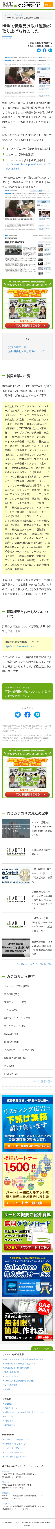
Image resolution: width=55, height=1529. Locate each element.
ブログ (8, 14)
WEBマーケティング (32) (17, 1018)
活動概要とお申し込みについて (26, 351)
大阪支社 (6, 1492)
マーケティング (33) (14, 1025)
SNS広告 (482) (11, 1041)
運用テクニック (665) (15, 1002)
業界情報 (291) (11, 994)
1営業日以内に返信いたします (26, 692)
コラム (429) (10, 1010)
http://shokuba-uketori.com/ (19, 646)
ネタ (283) (9, 1065)
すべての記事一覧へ (42, 1081)
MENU (48, 4)
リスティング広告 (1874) (16, 986)
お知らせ (18, 14)
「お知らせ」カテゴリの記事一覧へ (34, 964)
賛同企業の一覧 (17, 347)
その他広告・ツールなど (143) (19, 1049)
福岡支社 (6, 1503)
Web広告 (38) (11, 1033)
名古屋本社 (6, 1471)
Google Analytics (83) (15, 1057)
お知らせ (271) (11, 1073)
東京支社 (6, 1482)
